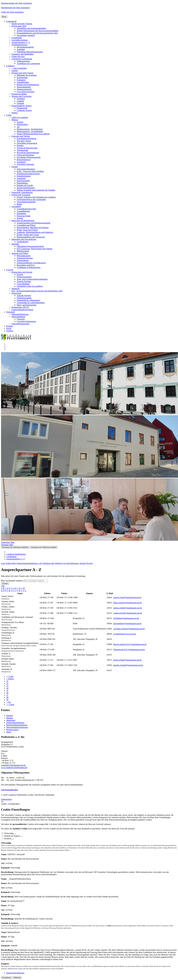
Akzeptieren (6, 978)
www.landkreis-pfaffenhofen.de (14, 767)
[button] (11, 21)
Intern (8, 732)
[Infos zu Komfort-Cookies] (13, 839)
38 (7, 697)
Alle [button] (3, 586)
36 (7, 693)
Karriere (9, 715)
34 (7, 688)
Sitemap (9, 718)
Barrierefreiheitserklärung (16, 725)
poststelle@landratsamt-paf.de (13, 765)
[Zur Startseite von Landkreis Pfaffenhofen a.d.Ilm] (16, 340)
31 (7, 681)
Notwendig (8, 833)
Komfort (7, 838)
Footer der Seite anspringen (12, 12)
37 (7, 695)
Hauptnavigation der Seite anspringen (16, 3)
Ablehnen (17, 978)
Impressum (10, 720)
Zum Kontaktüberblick (9, 790)
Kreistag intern (12, 730)
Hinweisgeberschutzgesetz (17, 727)
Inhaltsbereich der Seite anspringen (15, 8)
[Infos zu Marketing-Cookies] (21, 836)
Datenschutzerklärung (15, 722)
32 (7, 683)
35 (7, 690)
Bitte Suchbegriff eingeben (12, 581)
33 (7, 686)
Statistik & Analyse (12, 836)
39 (7, 700)
